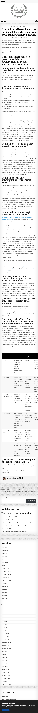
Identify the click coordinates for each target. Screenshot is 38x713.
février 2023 (5, 669)
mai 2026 (4, 556)
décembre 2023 (6, 639)
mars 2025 (5, 598)
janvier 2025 (5, 604)
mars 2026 (5, 562)
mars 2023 (5, 666)
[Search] (36, 21)
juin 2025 (4, 589)
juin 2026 (4, 553)
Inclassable (5, 696)
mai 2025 (4, 592)
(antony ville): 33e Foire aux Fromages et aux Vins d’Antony (18, 522)
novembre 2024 (6, 610)
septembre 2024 (6, 616)
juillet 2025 (5, 586)
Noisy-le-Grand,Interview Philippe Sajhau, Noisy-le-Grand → (20, 491)
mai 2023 (4, 660)
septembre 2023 (6, 648)
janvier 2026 (5, 568)
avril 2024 (4, 627)
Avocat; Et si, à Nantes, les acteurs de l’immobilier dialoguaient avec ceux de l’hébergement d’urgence (19, 32)
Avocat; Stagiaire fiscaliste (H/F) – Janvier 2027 (15, 525)
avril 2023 (4, 663)
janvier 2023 (5, 672)
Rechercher (5, 498)
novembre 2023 (6, 642)
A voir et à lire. (10, 269)
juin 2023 (4, 657)
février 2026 (5, 565)
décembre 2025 (6, 571)
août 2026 (4, 547)
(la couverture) (27, 267)
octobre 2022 (5, 681)
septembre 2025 (6, 580)
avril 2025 (4, 595)
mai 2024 (4, 625)
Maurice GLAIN (14, 37)
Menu (4, 1)
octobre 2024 (5, 613)
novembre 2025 (6, 574)
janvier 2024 (5, 636)
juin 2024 (4, 622)
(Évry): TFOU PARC (7, 528)
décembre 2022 (6, 675)
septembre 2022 (6, 684)
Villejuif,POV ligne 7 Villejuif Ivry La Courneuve (15, 519)
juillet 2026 (5, 550)
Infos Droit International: (19, 26)
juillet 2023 (5, 654)
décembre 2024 (6, 607)
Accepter (5, 710)
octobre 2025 (5, 577)
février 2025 (5, 601)
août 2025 (4, 583)
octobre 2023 (5, 645)
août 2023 (4, 651)
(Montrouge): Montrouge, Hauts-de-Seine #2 (14, 531)
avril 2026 (4, 559)
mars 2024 (5, 630)
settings (14, 707)
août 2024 (4, 619)
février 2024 (5, 633)
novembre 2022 (6, 678)
